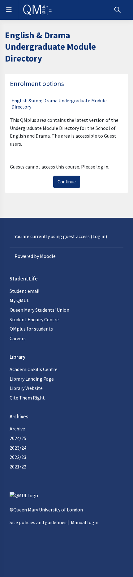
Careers (18, 338)
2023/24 (18, 448)
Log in (98, 236)
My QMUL (19, 300)
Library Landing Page (32, 379)
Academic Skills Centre (34, 369)
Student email (25, 291)
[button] (117, 10)
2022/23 (18, 457)
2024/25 (18, 438)
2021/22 (18, 467)
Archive (17, 428)
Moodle (48, 256)
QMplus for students (31, 329)
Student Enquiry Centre (34, 319)
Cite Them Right (27, 398)
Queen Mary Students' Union (39, 310)
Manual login (84, 522)
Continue (67, 182)
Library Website (26, 388)
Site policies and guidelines (38, 522)
